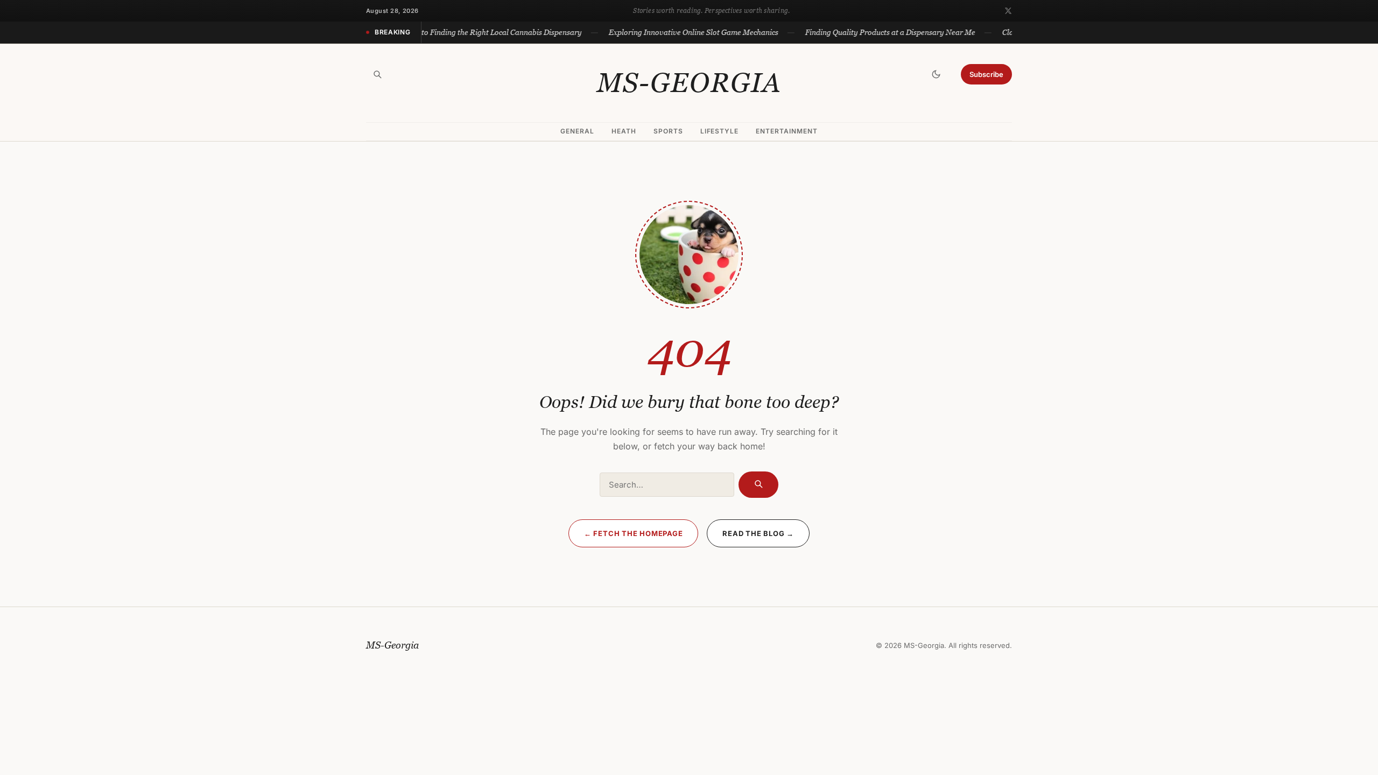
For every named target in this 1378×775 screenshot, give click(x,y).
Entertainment (786, 131)
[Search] (377, 74)
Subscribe (986, 74)
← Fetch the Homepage (633, 533)
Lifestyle (719, 131)
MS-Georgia (689, 82)
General (577, 131)
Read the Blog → (758, 533)
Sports (668, 131)
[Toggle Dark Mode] (936, 74)
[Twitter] (1008, 11)
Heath (623, 131)
